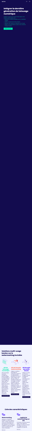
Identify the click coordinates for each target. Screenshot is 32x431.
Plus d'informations (5, 395)
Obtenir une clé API (8, 28)
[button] (26, 1)
